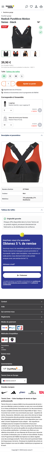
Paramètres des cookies (3, 347)
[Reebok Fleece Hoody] (5, 118)
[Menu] (3, 6)
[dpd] (4, 339)
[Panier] (41, 6)
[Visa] (4, 327)
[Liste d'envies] (31, 6)
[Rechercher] (26, 6)
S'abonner (23, 275)
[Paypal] (12, 327)
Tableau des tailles (8, 210)
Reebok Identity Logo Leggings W (19, 105)
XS (4, 76)
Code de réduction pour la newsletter (17, 283)
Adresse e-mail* (9, 264)
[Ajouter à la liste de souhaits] (41, 27)
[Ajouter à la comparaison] (41, 32)
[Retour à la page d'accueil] (10, 6)
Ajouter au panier (29, 84)
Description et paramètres (10, 135)
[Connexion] (36, 6)
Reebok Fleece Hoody (15, 119)
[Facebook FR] (3, 358)
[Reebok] (39, 22)
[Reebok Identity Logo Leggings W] (5, 104)
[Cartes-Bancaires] (19, 327)
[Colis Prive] (12, 339)
